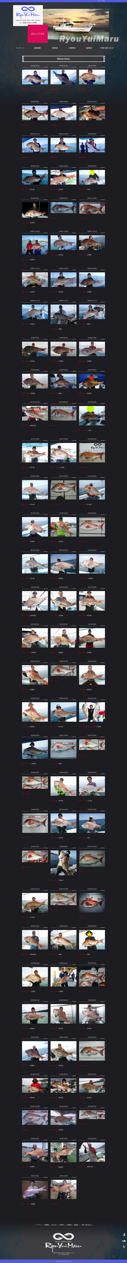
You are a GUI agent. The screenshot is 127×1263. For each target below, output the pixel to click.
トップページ (20, 48)
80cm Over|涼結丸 (101, 0)
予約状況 (55, 48)
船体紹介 (89, 48)
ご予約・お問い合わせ (106, 48)
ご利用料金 (72, 48)
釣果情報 (37, 48)
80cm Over (54, 1225)
